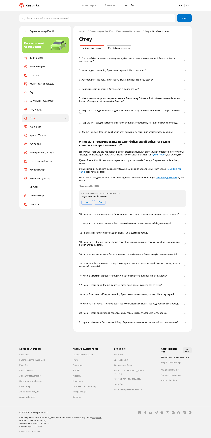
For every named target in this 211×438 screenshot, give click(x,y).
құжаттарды (158, 154)
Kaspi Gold (24, 354)
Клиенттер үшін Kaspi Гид (102, 31)
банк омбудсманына (166, 177)
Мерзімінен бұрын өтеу (119, 48)
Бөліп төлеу (24, 386)
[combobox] (100, 18)
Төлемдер (78, 365)
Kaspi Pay (118, 354)
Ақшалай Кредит (27, 397)
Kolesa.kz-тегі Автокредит (129, 31)
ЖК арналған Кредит (29, 392)
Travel (75, 360)
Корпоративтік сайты (29, 431)
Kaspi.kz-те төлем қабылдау (127, 379)
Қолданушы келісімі (170, 370)
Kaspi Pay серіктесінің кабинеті (128, 389)
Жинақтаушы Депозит (30, 376)
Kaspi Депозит (26, 370)
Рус (188, 5)
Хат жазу (187, 350)
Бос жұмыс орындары (171, 375)
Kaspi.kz (83, 31)
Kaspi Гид (77, 397)
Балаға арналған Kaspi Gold (32, 360)
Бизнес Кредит (121, 360)
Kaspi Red (23, 365)
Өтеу (147, 31)
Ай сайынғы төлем (92, 48)
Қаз (181, 5)
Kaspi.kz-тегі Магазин (83, 354)
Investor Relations (169, 380)
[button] (132, 173)
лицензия (96, 417)
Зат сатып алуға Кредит (30, 381)
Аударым (77, 376)
